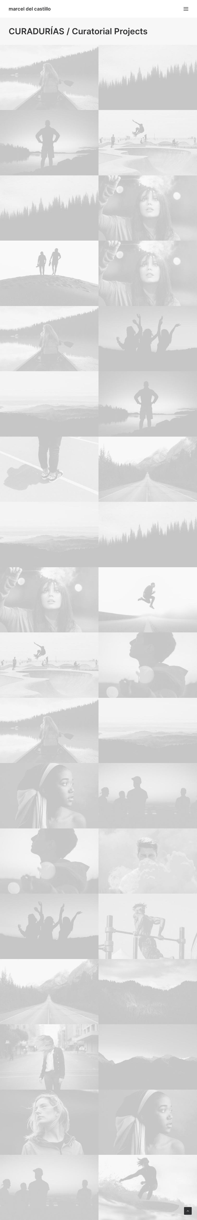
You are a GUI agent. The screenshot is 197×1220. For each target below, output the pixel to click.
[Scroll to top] (188, 1210)
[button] (186, 9)
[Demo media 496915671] (49, 273)
